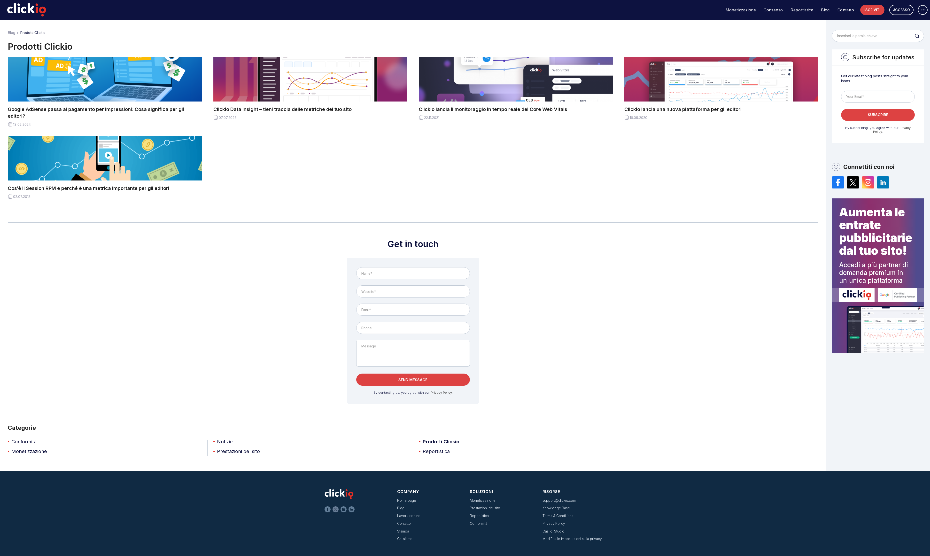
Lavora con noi (409, 516)
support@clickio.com (559, 500)
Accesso (901, 10)
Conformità (24, 442)
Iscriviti (872, 10)
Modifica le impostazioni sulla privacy (572, 539)
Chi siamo (404, 539)
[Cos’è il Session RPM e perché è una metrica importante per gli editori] (105, 158)
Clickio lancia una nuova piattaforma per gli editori (683, 109)
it (921, 10)
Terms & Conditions (557, 516)
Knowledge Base (556, 508)
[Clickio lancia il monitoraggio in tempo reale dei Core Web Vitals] (516, 79)
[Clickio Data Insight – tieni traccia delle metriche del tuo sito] (310, 79)
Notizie (225, 442)
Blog (825, 10)
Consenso (773, 10)
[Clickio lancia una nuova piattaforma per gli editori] (721, 79)
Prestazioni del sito (238, 451)
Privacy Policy (441, 392)
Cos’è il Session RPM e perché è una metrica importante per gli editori (88, 188)
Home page (406, 500)
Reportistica (801, 10)
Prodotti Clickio (441, 442)
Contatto (845, 10)
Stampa (403, 531)
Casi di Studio (553, 531)
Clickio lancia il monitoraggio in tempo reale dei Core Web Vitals (493, 109)
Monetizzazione (741, 10)
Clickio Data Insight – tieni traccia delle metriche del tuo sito (282, 109)
